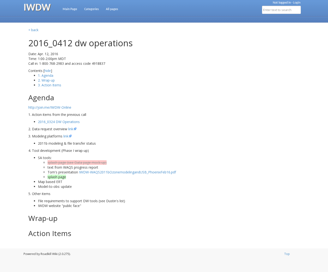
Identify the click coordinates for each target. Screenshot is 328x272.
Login (296, 3)
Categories (91, 9)
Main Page (70, 9)
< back (33, 30)
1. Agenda (45, 75)
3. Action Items (49, 85)
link (70, 129)
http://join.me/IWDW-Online (49, 107)
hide (47, 70)
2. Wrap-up (46, 80)
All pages (112, 9)
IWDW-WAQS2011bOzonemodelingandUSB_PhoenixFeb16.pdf (127, 172)
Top (287, 254)
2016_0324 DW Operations (59, 121)
